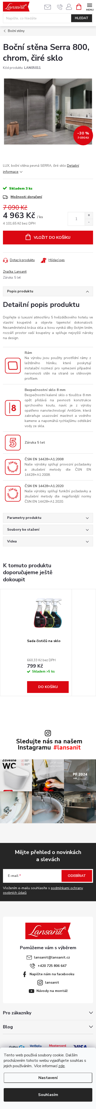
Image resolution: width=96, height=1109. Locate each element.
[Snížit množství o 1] (89, 222)
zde (61, 1066)
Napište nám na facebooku (52, 974)
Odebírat (77, 875)
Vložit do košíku (52, 237)
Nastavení (48, 1077)
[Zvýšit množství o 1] (89, 215)
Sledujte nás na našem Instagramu (49, 744)
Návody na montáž (52, 991)
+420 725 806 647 (52, 965)
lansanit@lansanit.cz (52, 957)
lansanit (52, 982)
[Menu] (89, 6)
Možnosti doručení (26, 197)
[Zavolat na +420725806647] (60, 7)
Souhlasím (48, 1094)
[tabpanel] (48, 642)
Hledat (81, 18)
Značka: (15, 272)
